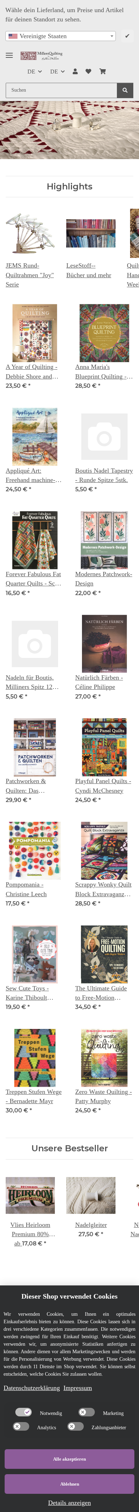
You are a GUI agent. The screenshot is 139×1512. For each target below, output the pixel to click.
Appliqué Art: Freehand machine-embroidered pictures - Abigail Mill (33, 476)
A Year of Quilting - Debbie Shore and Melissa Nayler (31, 372)
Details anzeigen (69, 1502)
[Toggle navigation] (9, 52)
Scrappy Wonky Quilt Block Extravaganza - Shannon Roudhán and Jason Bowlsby (103, 890)
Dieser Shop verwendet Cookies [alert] (69, 1296)
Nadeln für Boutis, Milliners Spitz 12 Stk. (30, 683)
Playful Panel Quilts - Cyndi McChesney (103, 785)
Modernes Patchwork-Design (103, 578)
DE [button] (31, 72)
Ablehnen (69, 1484)
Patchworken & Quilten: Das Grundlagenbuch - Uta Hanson (34, 786)
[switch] (23, 1412)
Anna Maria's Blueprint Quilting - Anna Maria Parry (101, 372)
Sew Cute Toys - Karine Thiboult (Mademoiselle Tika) (33, 994)
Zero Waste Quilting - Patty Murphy (103, 1096)
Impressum (77, 1387)
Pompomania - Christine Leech (26, 889)
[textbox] (60, 36)
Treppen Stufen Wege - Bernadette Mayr (34, 1096)
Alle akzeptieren (69, 1459)
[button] (75, 72)
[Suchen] (125, 90)
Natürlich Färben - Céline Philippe (99, 682)
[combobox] (60, 36)
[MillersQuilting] (42, 56)
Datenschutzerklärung (32, 1387)
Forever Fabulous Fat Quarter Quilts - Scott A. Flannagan (34, 579)
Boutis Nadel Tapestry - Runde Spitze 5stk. (104, 475)
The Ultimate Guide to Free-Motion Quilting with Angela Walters (102, 994)
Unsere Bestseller (69, 1148)
